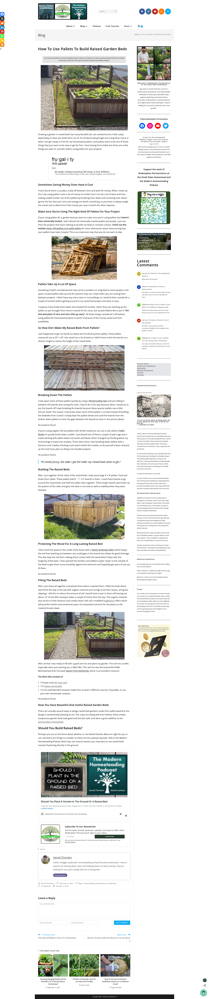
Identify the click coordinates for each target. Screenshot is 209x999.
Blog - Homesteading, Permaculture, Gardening (97, 883)
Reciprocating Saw (98, 401)
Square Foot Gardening (77, 670)
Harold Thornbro (62, 857)
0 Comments (46, 886)
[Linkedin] (2, 27)
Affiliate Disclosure (145, 370)
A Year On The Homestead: (154, 137)
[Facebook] (2, 14)
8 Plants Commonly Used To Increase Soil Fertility (84, 980)
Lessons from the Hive (144, 393)
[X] (2, 18)
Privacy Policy (143, 364)
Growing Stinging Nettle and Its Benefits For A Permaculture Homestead (53, 981)
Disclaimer (141, 368)
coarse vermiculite (53, 686)
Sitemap (140, 375)
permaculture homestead (50, 721)
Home (137, 34)
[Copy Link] (2, 40)
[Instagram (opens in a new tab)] (148, 11)
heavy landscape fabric (103, 549)
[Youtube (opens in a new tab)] (155, 11)
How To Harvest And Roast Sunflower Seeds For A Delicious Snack (115, 981)
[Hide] (1, 49)
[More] (2, 45)
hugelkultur (109, 600)
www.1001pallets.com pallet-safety (63, 228)
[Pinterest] (2, 31)
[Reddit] (2, 23)
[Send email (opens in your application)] (168, 11)
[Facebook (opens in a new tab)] (142, 11)
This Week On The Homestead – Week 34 (154, 142)
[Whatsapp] (2, 36)
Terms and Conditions (146, 366)
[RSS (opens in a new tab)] (161, 11)
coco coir (62, 682)
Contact (140, 373)
